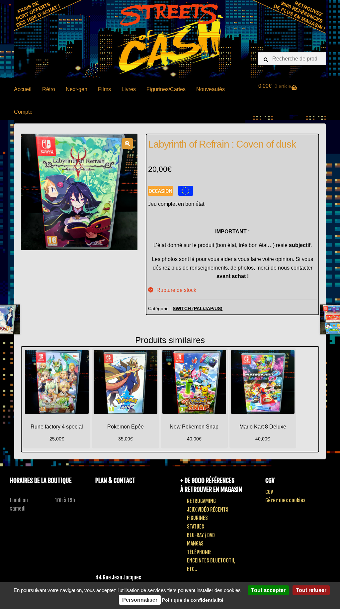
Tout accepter (268, 590)
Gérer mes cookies (285, 500)
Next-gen (76, 89)
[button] (127, 143)
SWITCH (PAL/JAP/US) (197, 308)
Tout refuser (311, 590)
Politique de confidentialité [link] (192, 600)
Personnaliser (139, 600)
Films (104, 89)
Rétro (48, 89)
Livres (129, 89)
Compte (23, 112)
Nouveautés (210, 89)
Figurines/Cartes (166, 89)
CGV (269, 492)
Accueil (23, 89)
